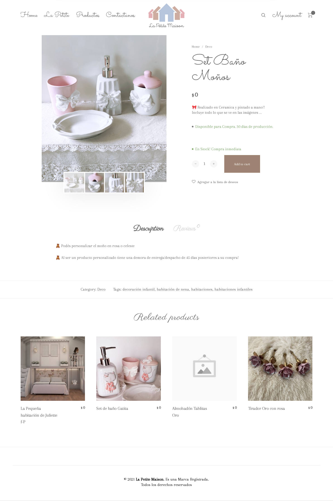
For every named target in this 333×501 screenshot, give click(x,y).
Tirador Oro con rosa (266, 408)
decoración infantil (139, 289)
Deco (208, 46)
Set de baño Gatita (112, 408)
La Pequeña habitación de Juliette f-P (39, 415)
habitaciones (201, 289)
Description (148, 228)
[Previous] (57, 109)
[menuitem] (32, 15)
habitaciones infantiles (234, 289)
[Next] (151, 109)
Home (196, 46)
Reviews (187, 228)
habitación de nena (173, 289)
